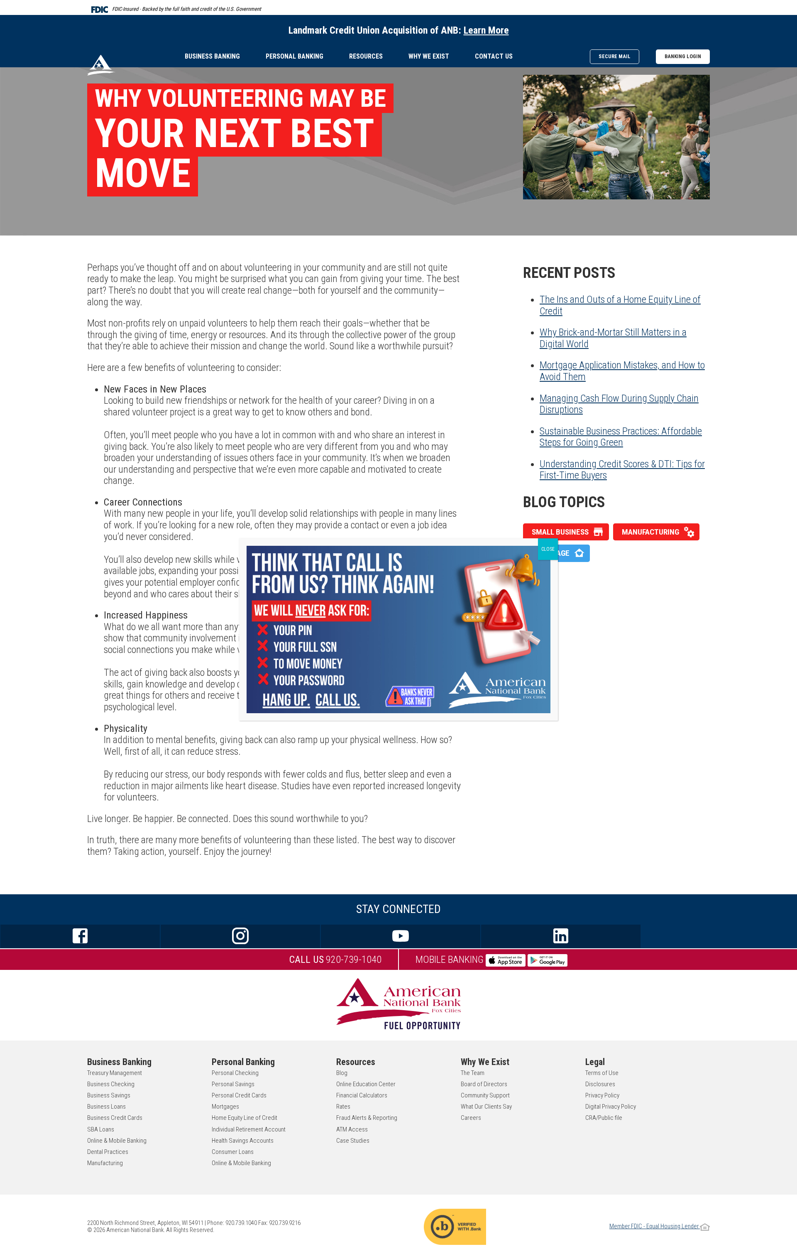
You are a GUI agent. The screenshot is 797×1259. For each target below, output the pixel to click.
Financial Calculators (361, 1095)
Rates (343, 1106)
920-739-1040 (335, 959)
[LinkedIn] (561, 936)
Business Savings (108, 1095)
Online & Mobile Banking (117, 1140)
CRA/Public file (603, 1118)
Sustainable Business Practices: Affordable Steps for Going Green (621, 437)
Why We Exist (428, 56)
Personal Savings (233, 1084)
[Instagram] (240, 936)
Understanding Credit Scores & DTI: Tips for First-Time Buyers (622, 469)
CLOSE (548, 549)
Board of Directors (484, 1084)
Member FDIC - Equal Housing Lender (654, 1226)
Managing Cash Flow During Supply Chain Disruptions (619, 404)
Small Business (560, 532)
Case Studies (352, 1140)
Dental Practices (107, 1152)
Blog (341, 1073)
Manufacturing (650, 532)
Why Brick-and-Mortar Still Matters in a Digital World (613, 338)
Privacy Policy (602, 1095)
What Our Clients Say (486, 1106)
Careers (471, 1118)
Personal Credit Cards (239, 1095)
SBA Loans (100, 1129)
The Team (472, 1073)
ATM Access (352, 1129)
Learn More (486, 30)
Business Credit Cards (114, 1118)
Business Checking (110, 1084)
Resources (366, 56)
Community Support (485, 1095)
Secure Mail (615, 56)
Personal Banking (294, 56)
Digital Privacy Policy (610, 1106)
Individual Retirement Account (249, 1129)
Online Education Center (366, 1084)
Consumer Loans (233, 1152)
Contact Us (494, 56)
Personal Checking (235, 1073)
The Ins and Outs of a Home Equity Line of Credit (620, 305)
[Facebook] (80, 936)
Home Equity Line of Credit (244, 1118)
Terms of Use (602, 1073)
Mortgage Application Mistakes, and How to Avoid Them (622, 371)
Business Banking (212, 56)
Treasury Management (114, 1073)
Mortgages (225, 1106)
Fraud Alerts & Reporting (366, 1118)
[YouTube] (400, 936)
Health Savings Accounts (243, 1140)
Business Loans (106, 1106)
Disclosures (600, 1084)
